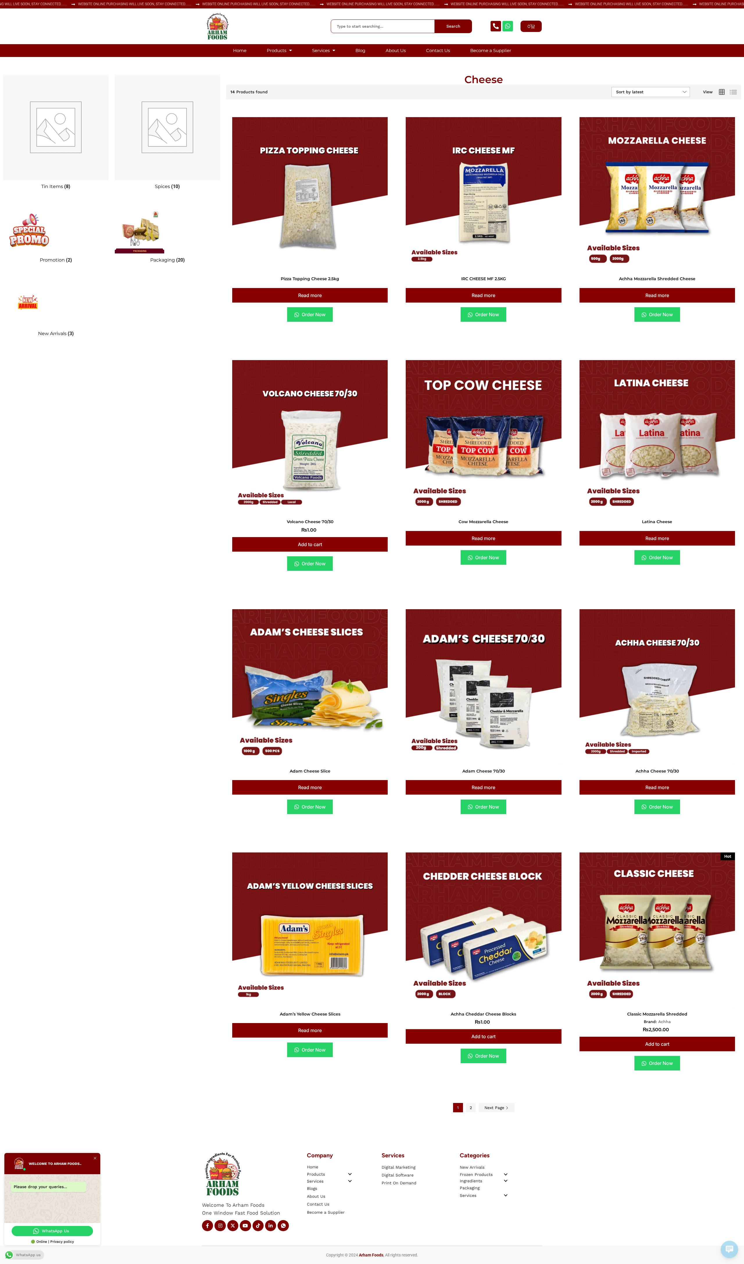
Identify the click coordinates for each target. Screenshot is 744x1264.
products (316, 1174)
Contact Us (438, 50)
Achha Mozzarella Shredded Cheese (657, 278)
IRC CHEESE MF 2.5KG (483, 278)
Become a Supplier (490, 50)
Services (321, 50)
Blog (360, 50)
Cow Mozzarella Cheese (483, 521)
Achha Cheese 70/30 (657, 771)
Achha (664, 1021)
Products (276, 50)
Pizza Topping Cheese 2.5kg (310, 278)
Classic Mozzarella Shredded (657, 1014)
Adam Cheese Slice (310, 771)
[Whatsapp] (507, 26)
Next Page (495, 1107)
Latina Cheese (657, 521)
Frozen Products (476, 1174)
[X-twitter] (232, 1225)
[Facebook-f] (207, 1225)
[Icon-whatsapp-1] (283, 1225)
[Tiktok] (258, 1225)
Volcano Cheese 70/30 (310, 521)
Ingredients (471, 1181)
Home (239, 50)
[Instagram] (220, 1225)
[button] (310, 544)
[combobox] (383, 26)
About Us (396, 50)
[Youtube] (245, 1225)
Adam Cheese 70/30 (483, 771)
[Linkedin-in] (270, 1225)
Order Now (313, 314)
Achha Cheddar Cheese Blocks (483, 1014)
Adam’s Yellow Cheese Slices (310, 1014)
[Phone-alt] (496, 26)
